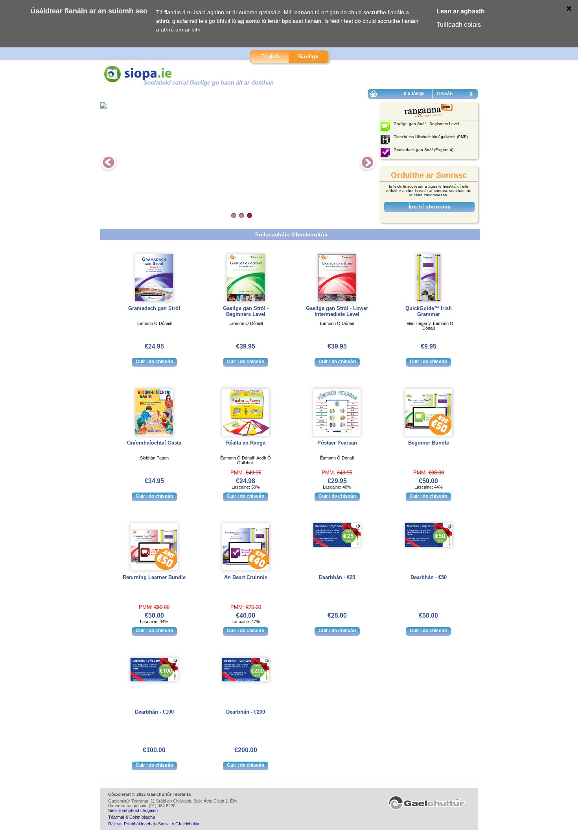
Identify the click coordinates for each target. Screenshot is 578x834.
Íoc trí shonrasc (430, 206)
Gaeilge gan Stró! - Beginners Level (246, 311)
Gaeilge (308, 56)
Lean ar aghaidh (460, 11)
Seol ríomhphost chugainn (133, 810)
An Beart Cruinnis (245, 577)
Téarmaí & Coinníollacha (131, 817)
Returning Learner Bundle (154, 577)
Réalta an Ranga (245, 443)
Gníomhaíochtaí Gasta (154, 443)
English (270, 56)
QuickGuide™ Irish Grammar (428, 311)
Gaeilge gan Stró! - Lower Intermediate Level (337, 311)
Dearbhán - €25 (337, 577)
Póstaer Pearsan (337, 443)
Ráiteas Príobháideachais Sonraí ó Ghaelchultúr (154, 823)
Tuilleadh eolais (458, 24)
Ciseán (445, 93)
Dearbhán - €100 (154, 712)
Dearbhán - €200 (245, 712)
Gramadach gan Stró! (154, 308)
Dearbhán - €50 (428, 577)
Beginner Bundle (428, 443)
